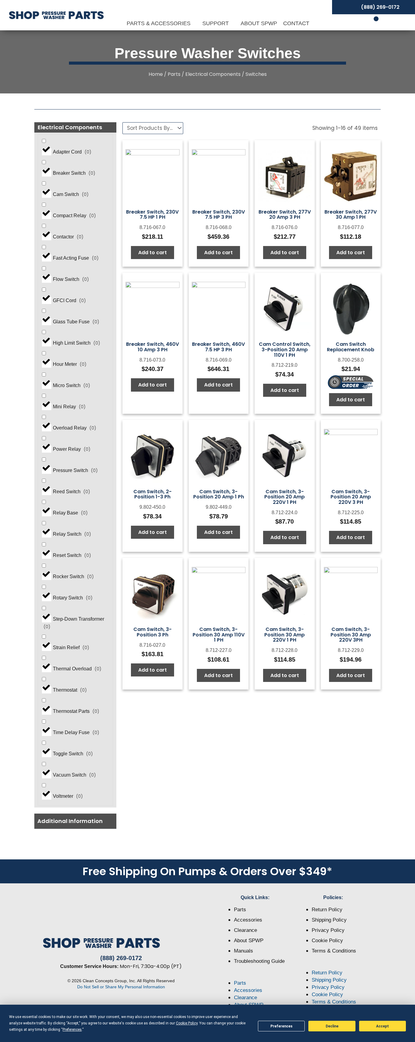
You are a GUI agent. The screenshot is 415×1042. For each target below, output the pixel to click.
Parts (174, 74)
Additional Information (70, 821)
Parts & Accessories (159, 23)
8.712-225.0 (351, 512)
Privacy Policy (328, 930)
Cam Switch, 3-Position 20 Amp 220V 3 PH (351, 497)
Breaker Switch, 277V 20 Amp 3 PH (285, 214)
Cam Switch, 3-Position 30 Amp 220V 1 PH (284, 634)
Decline (332, 1026)
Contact (296, 23)
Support (216, 23)
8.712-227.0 (219, 650)
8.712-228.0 (284, 650)
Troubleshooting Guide (259, 961)
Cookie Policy (327, 940)
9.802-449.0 (219, 507)
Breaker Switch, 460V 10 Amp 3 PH (152, 347)
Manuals (243, 951)
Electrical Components (213, 74)
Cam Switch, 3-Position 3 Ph (152, 632)
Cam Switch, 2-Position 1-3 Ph (152, 494)
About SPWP (259, 23)
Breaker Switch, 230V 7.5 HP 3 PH (218, 214)
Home (156, 74)
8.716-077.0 (351, 227)
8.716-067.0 (152, 227)
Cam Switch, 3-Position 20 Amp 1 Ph (218, 494)
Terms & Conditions (334, 951)
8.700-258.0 (351, 360)
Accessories (248, 920)
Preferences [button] (72, 1029)
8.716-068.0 (219, 227)
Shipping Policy (329, 920)
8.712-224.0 (284, 512)
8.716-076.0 (284, 227)
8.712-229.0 (351, 650)
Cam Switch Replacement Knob (350, 347)
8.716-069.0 (219, 360)
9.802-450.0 (152, 507)
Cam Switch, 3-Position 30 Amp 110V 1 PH (219, 634)
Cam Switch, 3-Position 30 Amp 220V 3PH (351, 634)
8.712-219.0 (284, 365)
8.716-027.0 (152, 645)
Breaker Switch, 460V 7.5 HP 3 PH (218, 347)
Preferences (281, 1026)
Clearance (245, 930)
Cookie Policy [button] (186, 1023)
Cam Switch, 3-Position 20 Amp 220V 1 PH (284, 497)
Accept (382, 1026)
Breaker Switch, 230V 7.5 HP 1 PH (152, 214)
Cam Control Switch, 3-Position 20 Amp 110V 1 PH (284, 349)
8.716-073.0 (152, 360)
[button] (75, 821)
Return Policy (327, 909)
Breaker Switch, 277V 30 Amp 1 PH (350, 214)
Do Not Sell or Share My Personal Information (121, 986)
